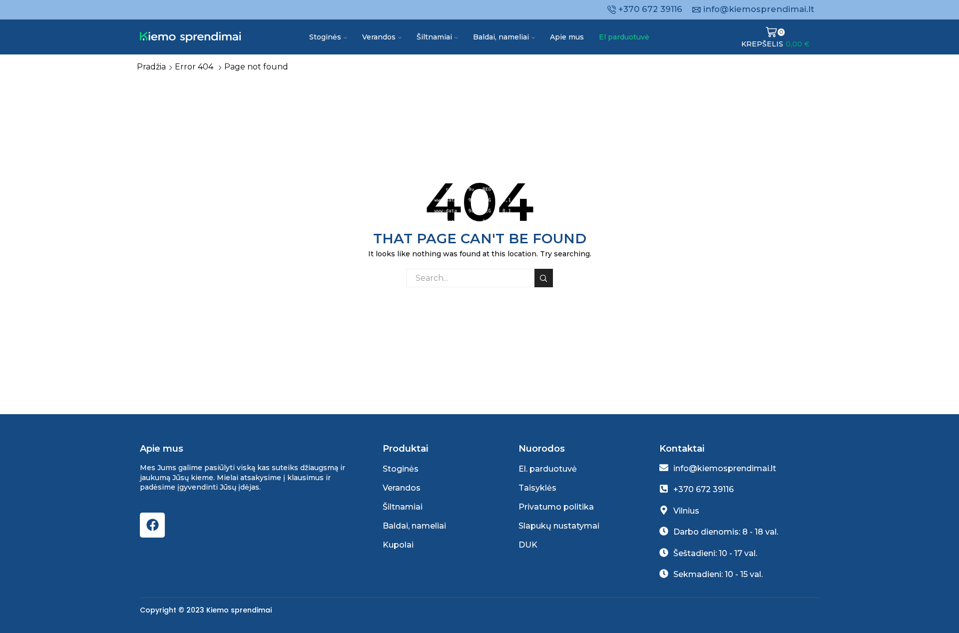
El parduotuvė (624, 36)
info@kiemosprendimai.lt (724, 468)
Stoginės (325, 36)
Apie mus (567, 36)
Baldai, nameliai (501, 36)
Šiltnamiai (434, 36)
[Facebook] (152, 525)
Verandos (379, 36)
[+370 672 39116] (663, 488)
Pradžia (151, 66)
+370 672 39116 (703, 489)
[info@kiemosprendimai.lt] (663, 467)
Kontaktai (681, 448)
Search (543, 278)
